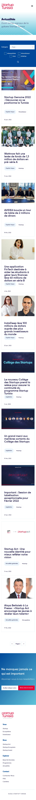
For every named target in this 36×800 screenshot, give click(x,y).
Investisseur (7, 734)
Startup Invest (7, 750)
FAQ (4, 778)
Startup (5, 728)
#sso (14, 56)
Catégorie (4, 47)
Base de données (9, 760)
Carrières (6, 781)
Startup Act (7, 744)
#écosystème (11, 53)
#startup (23, 56)
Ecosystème (7, 731)
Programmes (7, 763)
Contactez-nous (8, 776)
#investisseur (25, 53)
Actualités (6, 766)
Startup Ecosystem (9, 747)
